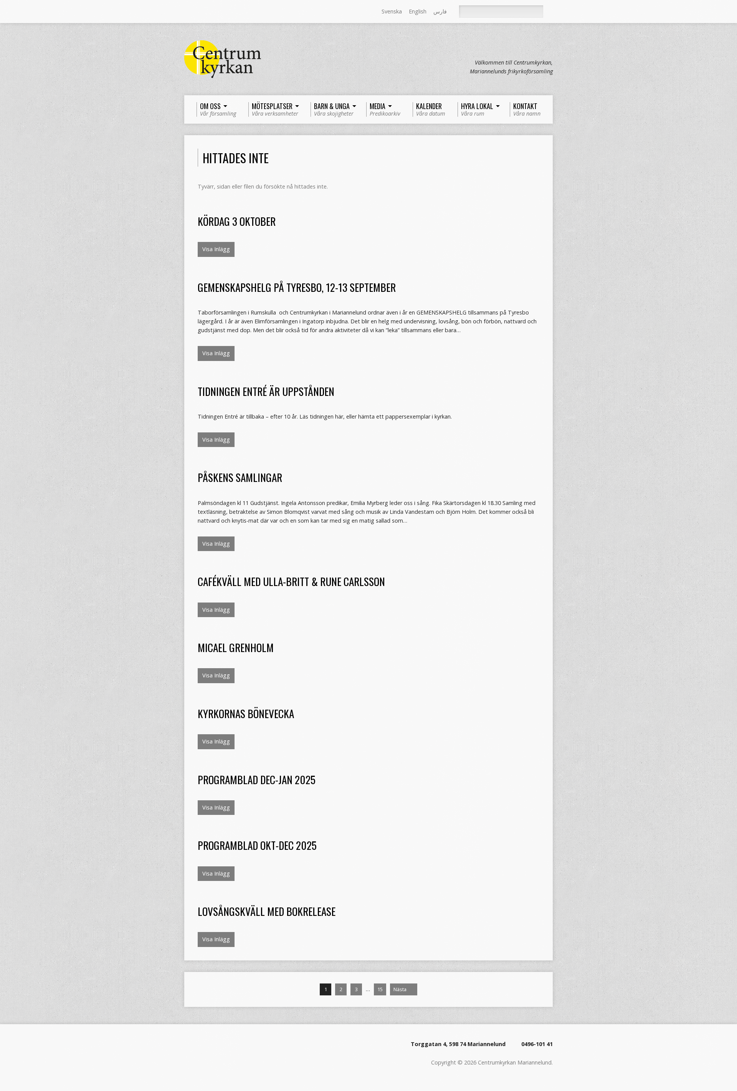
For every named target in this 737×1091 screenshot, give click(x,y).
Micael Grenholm (236, 647)
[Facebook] (198, 12)
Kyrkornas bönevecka (246, 713)
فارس (440, 11)
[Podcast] (209, 12)
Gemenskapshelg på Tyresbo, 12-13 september (297, 287)
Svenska (392, 11)
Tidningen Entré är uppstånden (266, 391)
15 (380, 989)
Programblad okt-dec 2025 (257, 845)
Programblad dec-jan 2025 (257, 779)
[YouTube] (220, 12)
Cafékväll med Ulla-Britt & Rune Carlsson (291, 581)
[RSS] (188, 12)
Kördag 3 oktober (237, 221)
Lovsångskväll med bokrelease (266, 911)
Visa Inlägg (216, 249)
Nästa (400, 989)
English (417, 11)
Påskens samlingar (240, 477)
